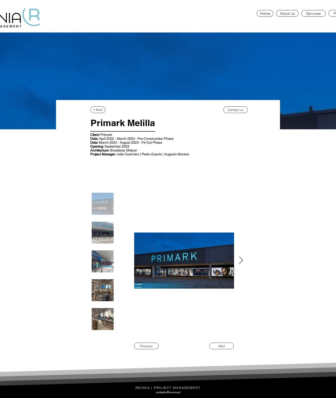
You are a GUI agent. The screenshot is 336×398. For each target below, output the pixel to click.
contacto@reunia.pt (168, 392)
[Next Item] (241, 261)
